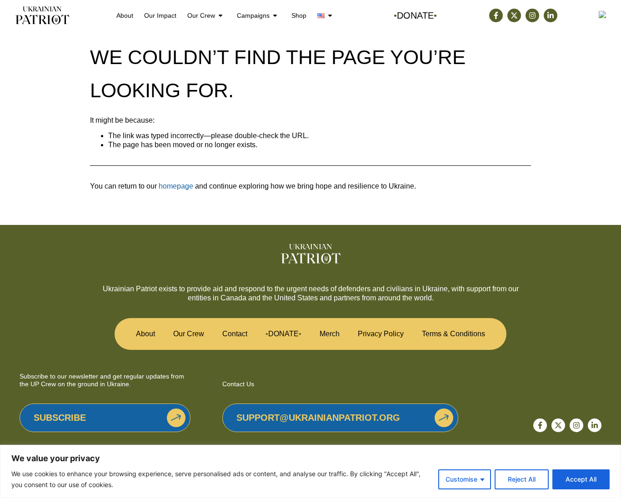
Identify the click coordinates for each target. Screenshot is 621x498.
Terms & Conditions (453, 334)
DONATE (283, 334)
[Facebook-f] (496, 15)
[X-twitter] (514, 15)
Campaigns (253, 15)
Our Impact (160, 15)
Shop (298, 15)
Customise (461, 479)
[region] (310, 471)
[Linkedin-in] (550, 15)
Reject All (522, 479)
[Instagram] (532, 15)
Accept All (581, 479)
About (124, 15)
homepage (176, 186)
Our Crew (201, 15)
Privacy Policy (381, 334)
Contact (234, 334)
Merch (330, 334)
